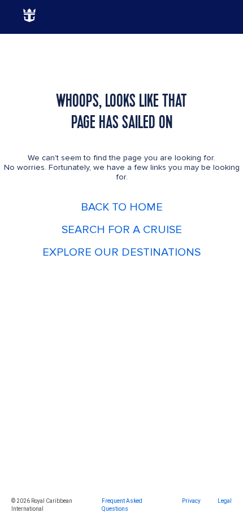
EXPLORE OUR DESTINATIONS (121, 252)
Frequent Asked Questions (122, 505)
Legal (225, 501)
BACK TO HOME (122, 207)
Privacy (191, 501)
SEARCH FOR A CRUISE (122, 229)
